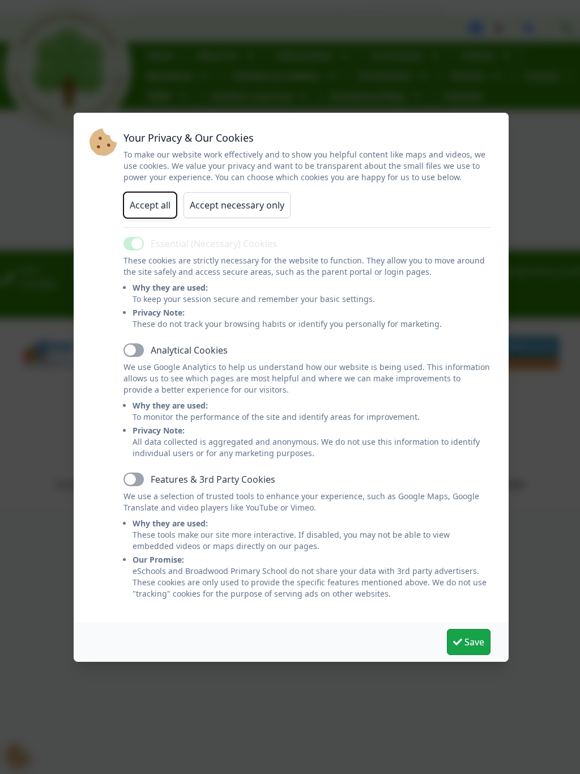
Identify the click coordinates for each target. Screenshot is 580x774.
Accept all (150, 205)
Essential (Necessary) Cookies (214, 243)
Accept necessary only (237, 205)
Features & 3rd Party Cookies (213, 479)
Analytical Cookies (189, 350)
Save (473, 642)
